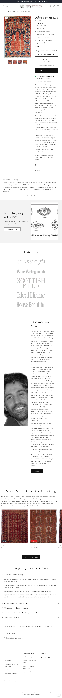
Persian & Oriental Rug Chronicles (11, 665)
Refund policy (33, 692)
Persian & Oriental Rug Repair (30, 661)
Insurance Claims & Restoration (28, 667)
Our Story (36, 471)
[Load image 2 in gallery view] (15, 62)
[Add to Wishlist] (26, 511)
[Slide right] (29, 62)
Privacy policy (41, 692)
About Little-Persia (10, 657)
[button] (3, 6)
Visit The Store (8, 670)
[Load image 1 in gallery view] (10, 62)
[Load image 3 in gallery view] (20, 62)
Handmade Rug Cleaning (30, 657)
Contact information (36, 694)
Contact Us (7, 660)
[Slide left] (5, 62)
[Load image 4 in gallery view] (25, 62)
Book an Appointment (10, 673)
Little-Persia (15, 692)
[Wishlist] (54, 6)
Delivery (6, 677)
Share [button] (38, 170)
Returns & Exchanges (10, 681)
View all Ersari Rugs (31, 557)
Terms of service (50, 692)
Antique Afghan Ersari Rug (7, 545)
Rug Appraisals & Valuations (31, 672)
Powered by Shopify (23, 692)
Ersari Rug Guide (12, 229)
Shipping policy (26, 694)
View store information (44, 81)
